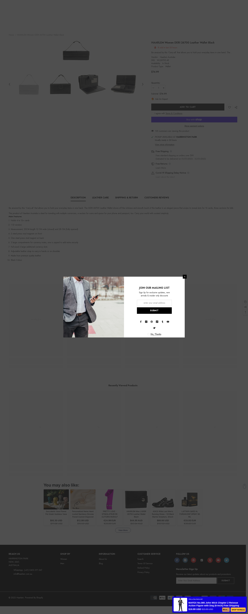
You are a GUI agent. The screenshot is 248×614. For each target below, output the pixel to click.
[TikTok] (157, 321)
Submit (154, 310)
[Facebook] (141, 321)
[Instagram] (146, 321)
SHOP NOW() (239, 610)
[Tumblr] (162, 321)
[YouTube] (168, 321)
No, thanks (156, 334)
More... (227, 610)
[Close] (185, 277)
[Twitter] (154, 328)
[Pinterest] (151, 321)
